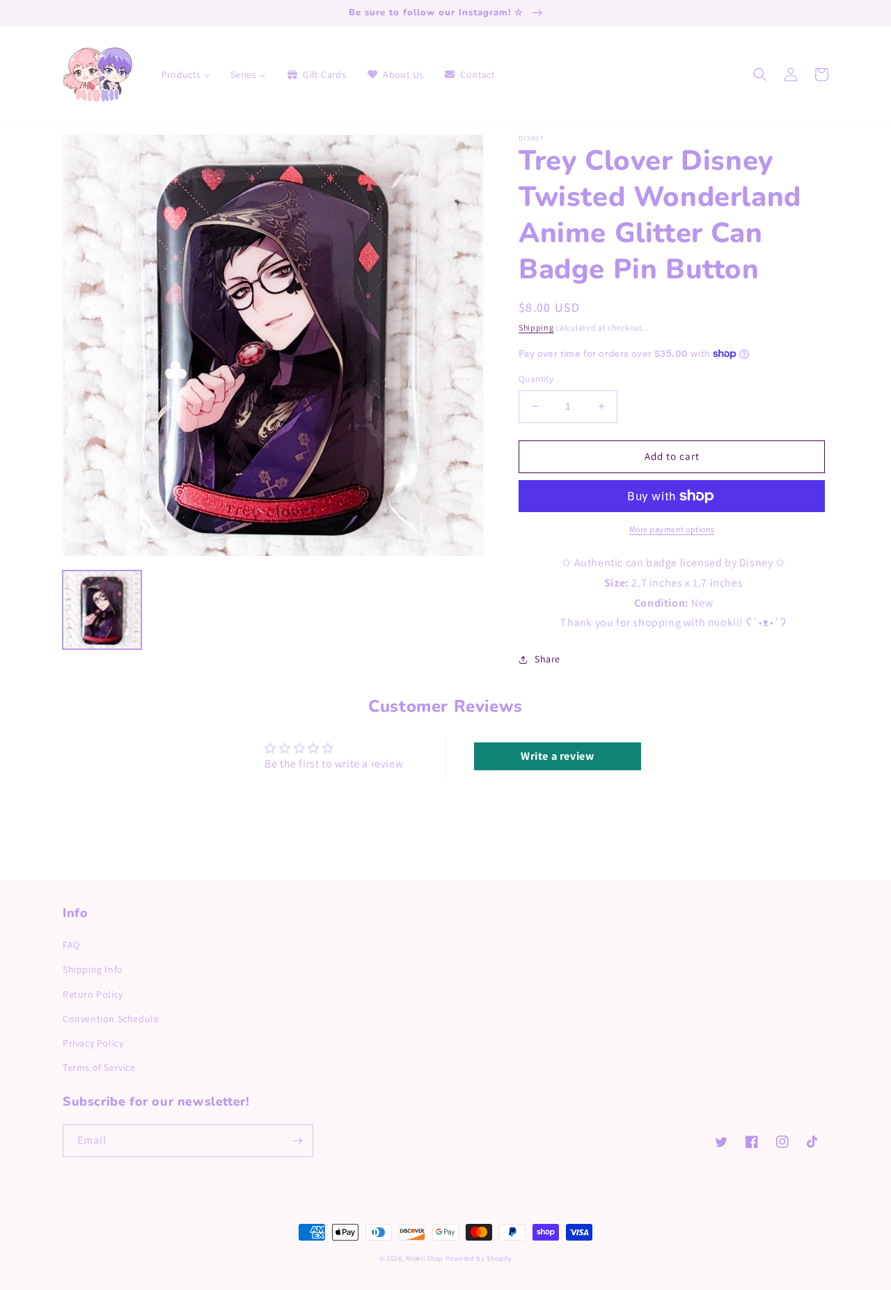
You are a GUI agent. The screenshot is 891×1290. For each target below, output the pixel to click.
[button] (760, 74)
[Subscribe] (297, 1140)
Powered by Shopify (479, 1258)
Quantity (536, 379)
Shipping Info (93, 969)
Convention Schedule (111, 1018)
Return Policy (93, 994)
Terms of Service (99, 1067)
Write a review (557, 756)
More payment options (672, 529)
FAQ (71, 945)
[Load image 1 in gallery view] (102, 610)
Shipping (536, 327)
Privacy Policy (93, 1043)
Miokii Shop (424, 1258)
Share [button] (547, 659)
